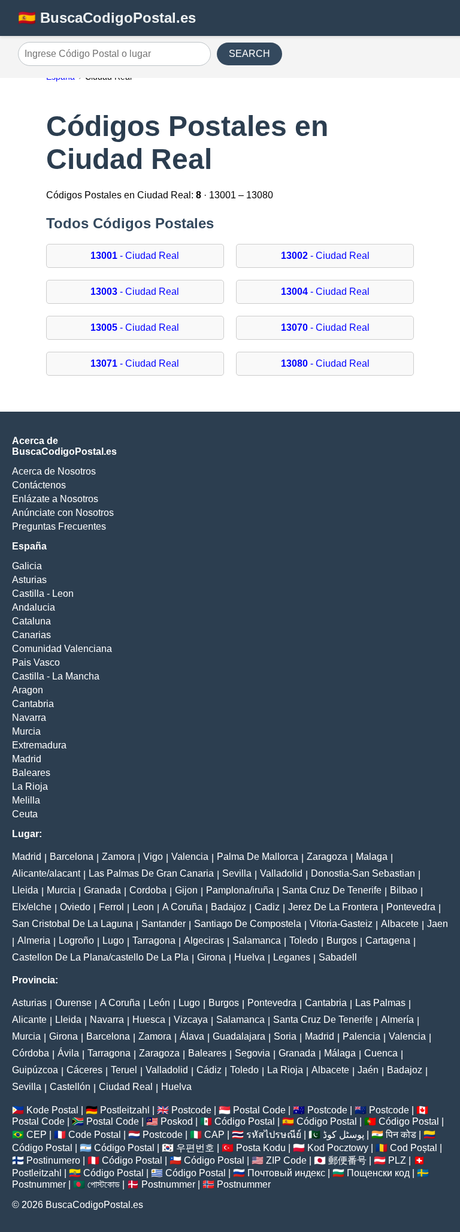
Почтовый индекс (286, 1173)
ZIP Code (286, 1160)
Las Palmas (380, 1003)
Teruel (124, 1070)
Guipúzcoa (35, 1070)
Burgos (341, 940)
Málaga (340, 1053)
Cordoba (148, 890)
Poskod (177, 1121)
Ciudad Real (126, 1087)
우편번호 (195, 1148)
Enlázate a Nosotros (55, 499)
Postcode (191, 1110)
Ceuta (25, 814)
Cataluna (31, 621)
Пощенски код (378, 1173)
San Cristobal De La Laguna (72, 924)
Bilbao (403, 890)
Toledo (303, 940)
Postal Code (259, 1110)
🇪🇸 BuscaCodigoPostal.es (107, 18)
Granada (102, 890)
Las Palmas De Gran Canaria (151, 873)
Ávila (68, 1053)
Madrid (26, 759)
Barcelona (71, 856)
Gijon (186, 890)
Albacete (400, 924)
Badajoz (228, 907)
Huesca (148, 1019)
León (159, 1003)
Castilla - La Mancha (55, 676)
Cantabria (33, 704)
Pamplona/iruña (240, 890)
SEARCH (249, 54)
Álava (192, 1036)
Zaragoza (327, 856)
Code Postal (94, 1135)
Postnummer (39, 1184)
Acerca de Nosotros (54, 471)
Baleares (31, 773)
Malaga (372, 856)
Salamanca (256, 940)
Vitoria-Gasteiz (341, 924)
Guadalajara (239, 1036)
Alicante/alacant (46, 873)
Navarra (29, 717)
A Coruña (182, 907)
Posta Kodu (261, 1148)
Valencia (189, 856)
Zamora (118, 856)
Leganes (291, 957)
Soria (285, 1036)
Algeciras (204, 940)
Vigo (153, 856)
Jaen (437, 924)
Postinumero (53, 1160)
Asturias (29, 580)
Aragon (27, 690)
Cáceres (84, 1070)
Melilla (26, 800)
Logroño (76, 940)
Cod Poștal (413, 1148)
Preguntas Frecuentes (59, 526)
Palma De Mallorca (257, 856)
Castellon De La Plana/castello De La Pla (100, 957)
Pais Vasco (36, 662)
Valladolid (281, 873)
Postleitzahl (125, 1110)
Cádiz (209, 1070)
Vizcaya (191, 1019)
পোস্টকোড (103, 1184)
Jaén (368, 1070)
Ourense (73, 1003)
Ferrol (111, 907)
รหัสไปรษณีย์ (273, 1135)
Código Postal (244, 1121)
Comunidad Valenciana (62, 649)
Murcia (26, 731)
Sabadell (338, 957)
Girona (211, 957)
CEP (36, 1135)
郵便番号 (347, 1160)
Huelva (249, 957)
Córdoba (30, 1053)
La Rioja (30, 786)
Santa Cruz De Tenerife (332, 890)
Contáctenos (39, 485)
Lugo (113, 940)
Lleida (25, 890)
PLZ (397, 1160)
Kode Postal (52, 1110)
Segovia (252, 1053)
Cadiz (267, 907)
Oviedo (75, 907)
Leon (143, 907)
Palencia (361, 1036)
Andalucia (33, 607)
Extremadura (39, 745)
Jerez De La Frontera (333, 907)
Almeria (33, 940)
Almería (397, 1019)
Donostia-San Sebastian (363, 873)
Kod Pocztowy (337, 1148)
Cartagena (387, 940)
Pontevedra (410, 907)
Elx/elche (32, 907)
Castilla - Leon (43, 593)
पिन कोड (401, 1135)
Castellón (70, 1087)
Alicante (29, 1019)
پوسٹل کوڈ (343, 1135)
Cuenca (381, 1053)
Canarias (31, 635)
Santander (163, 924)
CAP (214, 1135)
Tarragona (153, 940)
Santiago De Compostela (247, 924)
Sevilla (237, 873)
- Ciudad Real (134, 255)
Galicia (27, 566)
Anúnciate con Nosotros (63, 513)
